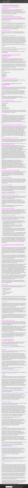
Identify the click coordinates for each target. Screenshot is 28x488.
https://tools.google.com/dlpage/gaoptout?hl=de (11, 459)
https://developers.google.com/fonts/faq (7, 346)
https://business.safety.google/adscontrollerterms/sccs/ (10, 446)
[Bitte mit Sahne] (6, 1)
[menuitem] (25, 1)
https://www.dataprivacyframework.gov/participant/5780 (10, 425)
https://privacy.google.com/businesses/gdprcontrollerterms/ (10, 369)
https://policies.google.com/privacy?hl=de (7, 347)
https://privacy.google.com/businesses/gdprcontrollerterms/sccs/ (10, 370)
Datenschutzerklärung (14, 485)
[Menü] (25, 1)
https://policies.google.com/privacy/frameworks (9, 392)
